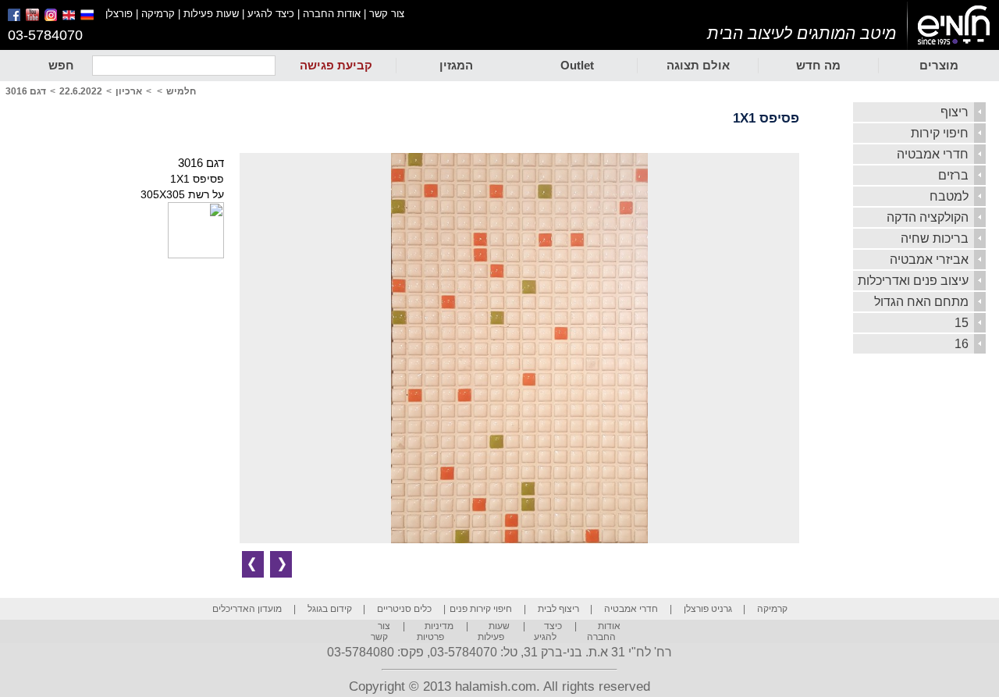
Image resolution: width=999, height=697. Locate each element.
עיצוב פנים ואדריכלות (913, 280)
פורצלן (119, 14)
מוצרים (938, 65)
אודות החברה (332, 14)
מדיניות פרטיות (435, 631)
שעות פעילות (211, 14)
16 (962, 343)
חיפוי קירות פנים (481, 608)
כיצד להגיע (270, 14)
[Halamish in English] (69, 17)
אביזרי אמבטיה (929, 259)
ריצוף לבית (558, 608)
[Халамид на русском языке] (92, 17)
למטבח (949, 196)
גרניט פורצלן (708, 608)
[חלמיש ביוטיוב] (33, 17)
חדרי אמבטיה (933, 154)
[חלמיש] (953, 26)
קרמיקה (158, 14)
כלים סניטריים (404, 608)
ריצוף (954, 112)
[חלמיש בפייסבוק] (15, 17)
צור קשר (386, 14)
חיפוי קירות (940, 133)
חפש (61, 65)
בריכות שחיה (935, 238)
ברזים (953, 175)
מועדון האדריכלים (247, 608)
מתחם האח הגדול (921, 301)
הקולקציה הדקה (928, 217)
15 (962, 322)
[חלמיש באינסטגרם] (51, 17)
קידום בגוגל (330, 608)
